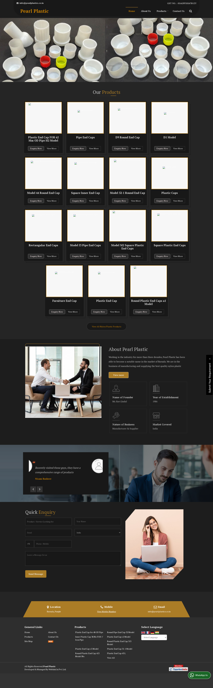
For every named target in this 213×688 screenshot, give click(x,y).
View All (111, 657)
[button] (106, 611)
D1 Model (169, 137)
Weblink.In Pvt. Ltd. (57, 669)
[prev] (33, 489)
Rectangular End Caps (43, 245)
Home (132, 11)
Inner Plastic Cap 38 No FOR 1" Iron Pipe (89, 638)
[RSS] (50, 641)
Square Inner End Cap (85, 193)
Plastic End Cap (106, 301)
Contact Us (178, 11)
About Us (146, 11)
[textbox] (48, 521)
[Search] (190, 11)
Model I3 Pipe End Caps (85, 245)
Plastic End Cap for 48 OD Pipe (89, 632)
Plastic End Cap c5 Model (87, 648)
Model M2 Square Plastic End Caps (127, 246)
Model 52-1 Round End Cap (127, 193)
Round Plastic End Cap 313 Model (119, 643)
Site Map (28, 641)
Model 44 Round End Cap (43, 193)
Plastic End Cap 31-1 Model (119, 648)
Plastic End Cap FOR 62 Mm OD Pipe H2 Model (43, 139)
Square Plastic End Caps (170, 245)
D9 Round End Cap (127, 137)
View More (52, 148)
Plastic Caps (169, 193)
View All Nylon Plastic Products (106, 326)
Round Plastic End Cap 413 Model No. (87, 655)
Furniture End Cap (64, 301)
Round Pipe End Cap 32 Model (120, 632)
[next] (40, 489)
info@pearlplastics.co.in (32, 3)
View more (118, 375)
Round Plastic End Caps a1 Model (148, 302)
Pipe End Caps (85, 137)
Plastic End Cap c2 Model (118, 636)
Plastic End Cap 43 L (116, 653)
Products (161, 11)
